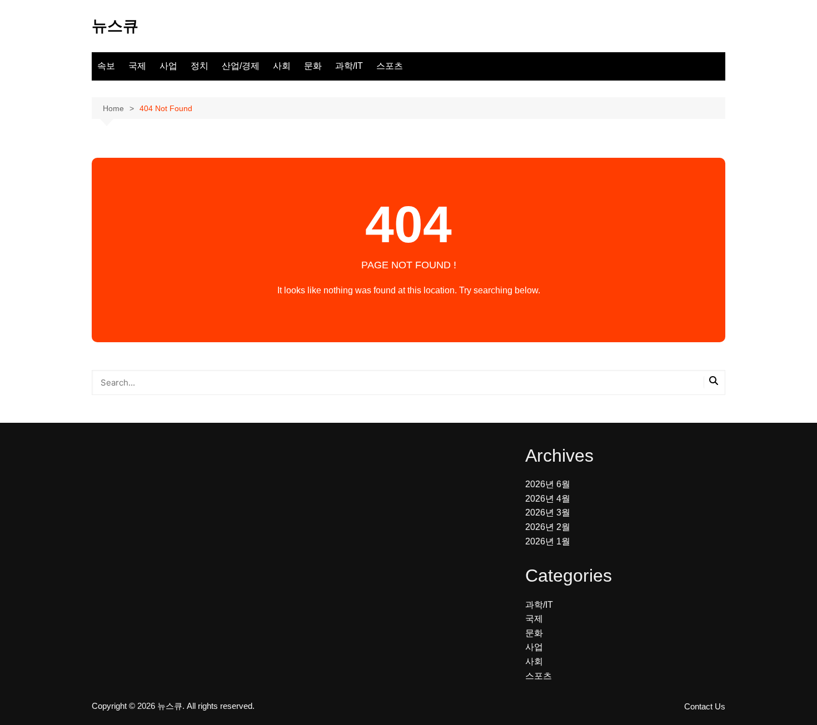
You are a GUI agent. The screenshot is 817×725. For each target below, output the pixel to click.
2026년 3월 (547, 512)
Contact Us (704, 706)
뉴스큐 (115, 26)
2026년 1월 (547, 541)
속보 (106, 66)
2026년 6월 (547, 484)
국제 (137, 66)
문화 (313, 66)
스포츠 (389, 66)
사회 (282, 66)
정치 (199, 66)
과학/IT (349, 66)
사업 (168, 66)
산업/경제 (241, 66)
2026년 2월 (547, 527)
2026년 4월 (547, 498)
